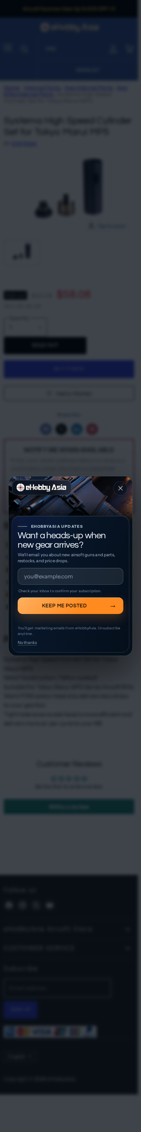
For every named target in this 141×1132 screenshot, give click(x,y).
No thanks (27, 642)
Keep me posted (64, 605)
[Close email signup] (120, 488)
